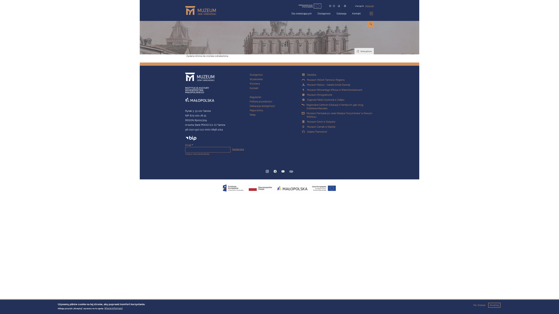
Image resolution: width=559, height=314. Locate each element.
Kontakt (356, 13)
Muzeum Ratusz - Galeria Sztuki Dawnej (328, 84)
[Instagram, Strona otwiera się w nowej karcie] (267, 171)
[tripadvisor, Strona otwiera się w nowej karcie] (291, 172)
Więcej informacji (113, 308)
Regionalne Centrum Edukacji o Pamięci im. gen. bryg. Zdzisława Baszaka (335, 107)
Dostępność (324, 13)
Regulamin (255, 97)
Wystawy (255, 83)
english (369, 6)
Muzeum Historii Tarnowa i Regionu (326, 79)
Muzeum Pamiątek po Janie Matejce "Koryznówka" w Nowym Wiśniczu (339, 115)
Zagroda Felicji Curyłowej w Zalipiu (325, 99)
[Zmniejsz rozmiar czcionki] (334, 6)
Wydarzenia (256, 79)
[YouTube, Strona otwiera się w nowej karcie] (283, 171)
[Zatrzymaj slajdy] (345, 6)
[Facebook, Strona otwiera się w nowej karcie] (275, 171)
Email (188, 145)
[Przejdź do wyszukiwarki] (370, 24)
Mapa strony (256, 110)
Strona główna (366, 51)
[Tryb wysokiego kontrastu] (339, 6)
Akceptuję (494, 305)
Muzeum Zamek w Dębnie (321, 126)
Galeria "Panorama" (317, 131)
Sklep (253, 114)
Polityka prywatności (261, 101)
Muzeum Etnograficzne (319, 94)
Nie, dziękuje (479, 305)
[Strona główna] (201, 10)
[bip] (191, 138)
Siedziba (311, 74)
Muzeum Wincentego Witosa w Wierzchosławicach (334, 90)
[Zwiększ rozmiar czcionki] (330, 6)
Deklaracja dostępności (262, 106)
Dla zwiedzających (301, 13)
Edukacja (341, 13)
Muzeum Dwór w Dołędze (321, 121)
